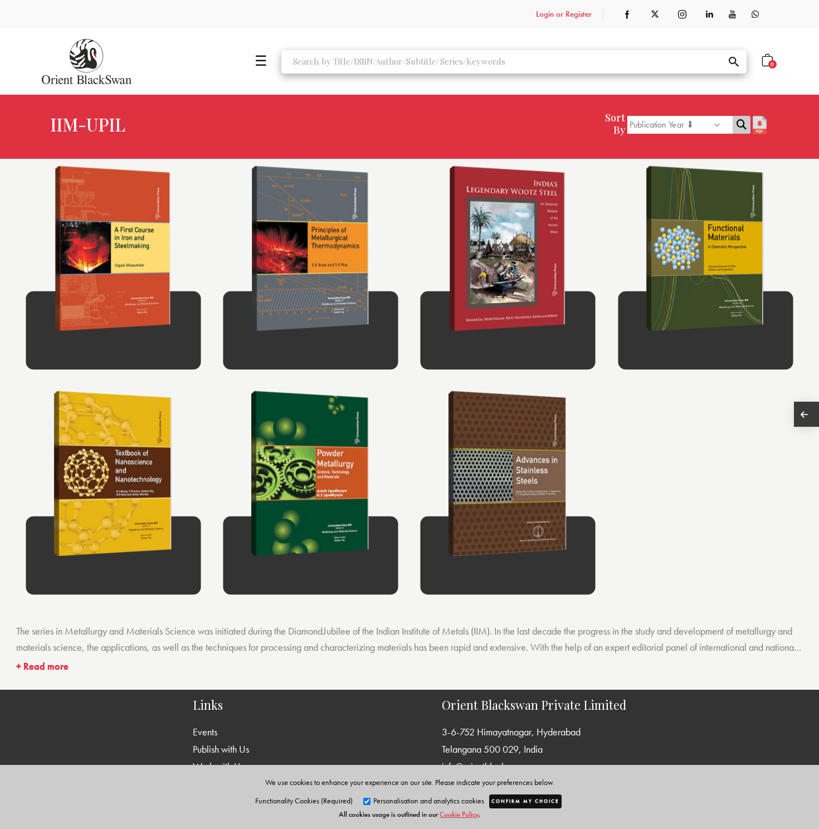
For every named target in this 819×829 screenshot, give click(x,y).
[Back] (806, 414)
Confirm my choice (525, 801)
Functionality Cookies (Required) (304, 801)
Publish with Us (221, 749)
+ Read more (42, 666)
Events (205, 731)
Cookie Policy (459, 814)
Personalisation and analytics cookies (428, 801)
